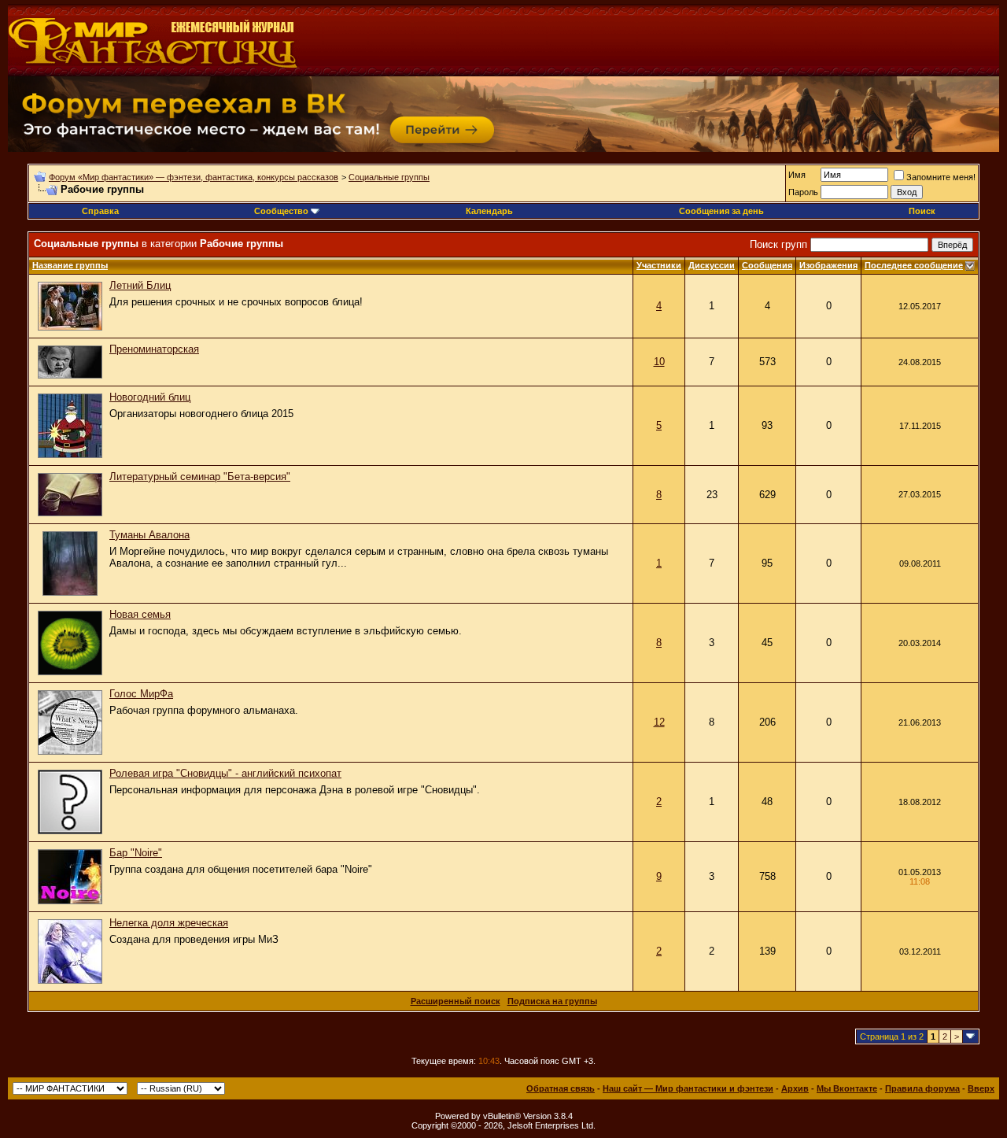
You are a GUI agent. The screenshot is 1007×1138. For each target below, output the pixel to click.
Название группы (70, 265)
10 (659, 362)
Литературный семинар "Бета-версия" (199, 476)
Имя (797, 174)
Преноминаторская (154, 349)
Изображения (828, 265)
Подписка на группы (552, 1001)
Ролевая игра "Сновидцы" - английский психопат (225, 773)
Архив (795, 1088)
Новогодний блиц (149, 397)
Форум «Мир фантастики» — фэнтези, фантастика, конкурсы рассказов (193, 177)
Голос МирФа (141, 694)
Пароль (803, 192)
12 (659, 722)
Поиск (922, 211)
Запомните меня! (941, 177)
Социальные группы (389, 177)
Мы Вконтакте (847, 1088)
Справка (100, 211)
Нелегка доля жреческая (168, 923)
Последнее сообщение (914, 265)
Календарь (489, 211)
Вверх (981, 1088)
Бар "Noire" (135, 853)
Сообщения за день (721, 211)
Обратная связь (560, 1088)
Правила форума (922, 1088)
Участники (658, 265)
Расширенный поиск (455, 1001)
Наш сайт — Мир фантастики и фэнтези (688, 1088)
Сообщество (281, 211)
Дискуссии (711, 265)
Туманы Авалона (149, 535)
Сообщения (767, 265)
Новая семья (140, 614)
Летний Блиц (140, 285)
